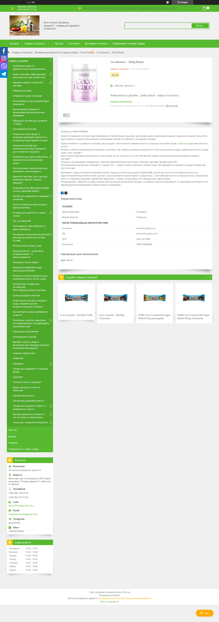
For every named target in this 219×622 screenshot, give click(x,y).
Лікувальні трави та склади (27, 96)
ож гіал (186, 143)
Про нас (59, 43)
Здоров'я (18, 377)
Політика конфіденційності (138, 598)
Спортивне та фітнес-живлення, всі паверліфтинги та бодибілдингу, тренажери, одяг (31, 323)
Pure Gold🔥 (87, 52)
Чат (207, 613)
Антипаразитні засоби (24, 337)
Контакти (74, 43)
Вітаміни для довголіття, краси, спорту (56, 52)
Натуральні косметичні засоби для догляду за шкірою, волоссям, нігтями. (31, 237)
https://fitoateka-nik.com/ (21, 505)
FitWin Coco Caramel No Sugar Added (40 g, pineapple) (154, 316)
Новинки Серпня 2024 (24, 353)
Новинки (13, 443)
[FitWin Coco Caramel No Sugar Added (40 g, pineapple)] (154, 298)
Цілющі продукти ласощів (26, 295)
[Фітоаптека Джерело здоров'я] (24, 25)
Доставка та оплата (96, 43)
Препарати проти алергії (26, 262)
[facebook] (62, 193)
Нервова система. (22, 90)
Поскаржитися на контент (111, 598)
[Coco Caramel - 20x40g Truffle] (76, 298)
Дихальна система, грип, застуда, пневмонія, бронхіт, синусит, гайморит (30, 179)
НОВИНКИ (18, 358)
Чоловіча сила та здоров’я (27, 382)
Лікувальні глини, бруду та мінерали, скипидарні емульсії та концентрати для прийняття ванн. (30, 137)
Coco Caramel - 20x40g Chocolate (111, 316)
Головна (14, 43)
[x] (66, 193)
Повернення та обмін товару (129, 43)
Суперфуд (18, 363)
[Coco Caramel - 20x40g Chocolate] (115, 298)
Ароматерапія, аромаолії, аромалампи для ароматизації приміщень (29, 112)
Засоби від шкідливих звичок (28, 400)
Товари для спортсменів (25, 331)
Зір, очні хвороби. (22, 221)
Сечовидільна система (24, 129)
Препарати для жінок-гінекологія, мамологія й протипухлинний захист (30, 160)
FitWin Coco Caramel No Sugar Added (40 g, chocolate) (193, 316)
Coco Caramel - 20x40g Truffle (76, 314)
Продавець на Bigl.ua (109, 595)
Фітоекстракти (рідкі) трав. (27, 245)
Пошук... (200, 25)
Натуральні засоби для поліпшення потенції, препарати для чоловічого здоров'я (29, 148)
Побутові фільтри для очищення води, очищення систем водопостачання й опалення (30, 303)
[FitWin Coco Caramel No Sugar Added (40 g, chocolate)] (193, 298)
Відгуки (12, 436)
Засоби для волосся (23, 395)
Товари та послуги (34, 43)
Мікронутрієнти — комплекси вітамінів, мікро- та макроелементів (28, 254)
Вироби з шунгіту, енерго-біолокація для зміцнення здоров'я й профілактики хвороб (31, 345)
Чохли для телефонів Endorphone (30, 422)
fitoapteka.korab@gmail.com (23, 514)
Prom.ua (126, 592)
